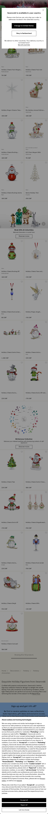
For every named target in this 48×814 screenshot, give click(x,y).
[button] (43, 10)
